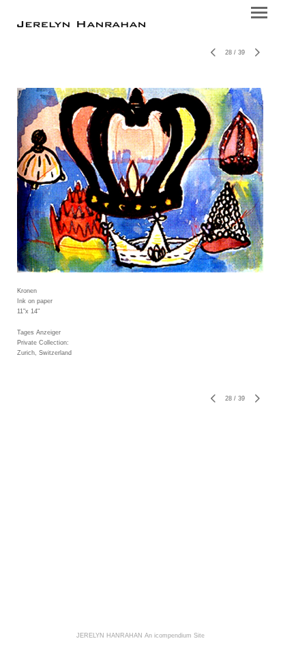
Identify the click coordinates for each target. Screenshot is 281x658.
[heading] (81, 24)
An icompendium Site (175, 635)
